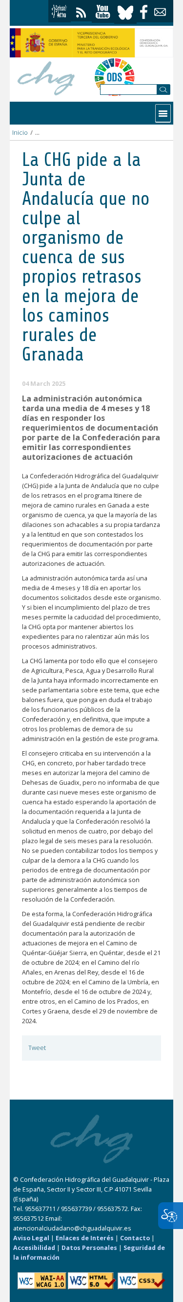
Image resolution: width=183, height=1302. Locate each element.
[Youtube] (103, 12)
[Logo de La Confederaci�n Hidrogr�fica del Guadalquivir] (46, 77)
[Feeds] (81, 10)
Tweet (37, 1048)
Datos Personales (89, 1248)
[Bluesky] (125, 11)
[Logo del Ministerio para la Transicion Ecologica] (91, 42)
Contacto (135, 1238)
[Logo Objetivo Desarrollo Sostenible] (114, 76)
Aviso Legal (31, 1238)
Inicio (20, 132)
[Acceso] (59, 11)
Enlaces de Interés (85, 1238)
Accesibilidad (34, 1248)
